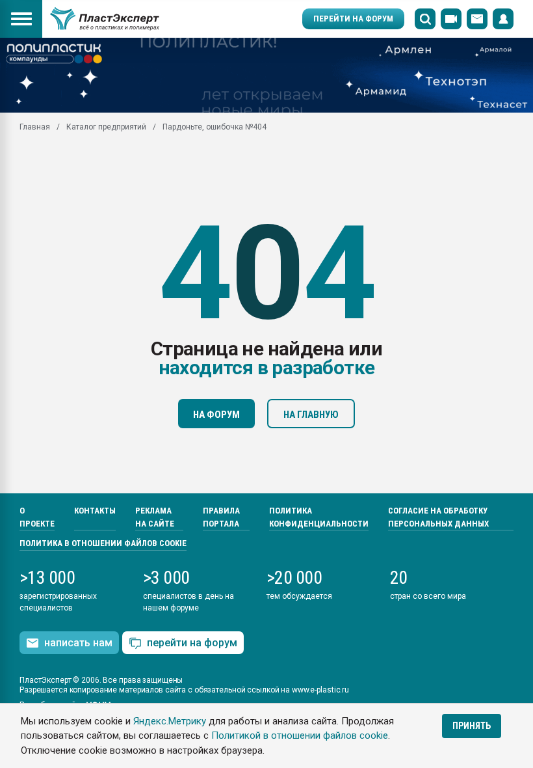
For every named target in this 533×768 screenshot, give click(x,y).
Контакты (95, 510)
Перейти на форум (353, 18)
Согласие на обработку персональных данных (438, 517)
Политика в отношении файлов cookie (103, 543)
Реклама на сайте (154, 517)
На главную (311, 414)
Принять (471, 725)
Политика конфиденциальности (319, 517)
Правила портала (221, 517)
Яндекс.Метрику (169, 721)
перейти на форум (192, 643)
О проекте (37, 517)
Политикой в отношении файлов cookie (299, 735)
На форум (216, 414)
